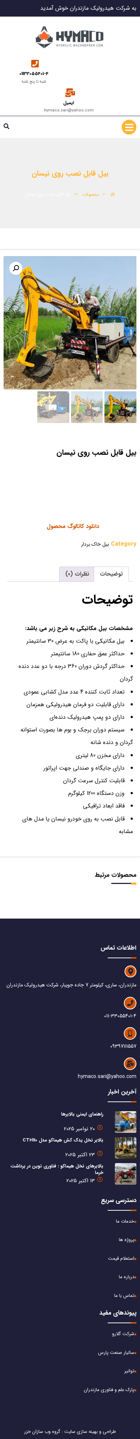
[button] (15, 268)
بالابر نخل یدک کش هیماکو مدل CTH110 (63, 1140)
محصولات (90, 194)
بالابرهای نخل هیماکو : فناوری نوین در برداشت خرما (56, 1169)
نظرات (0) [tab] (77, 573)
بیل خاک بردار (95, 544)
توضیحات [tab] (111, 573)
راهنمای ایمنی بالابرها (82, 1114)
